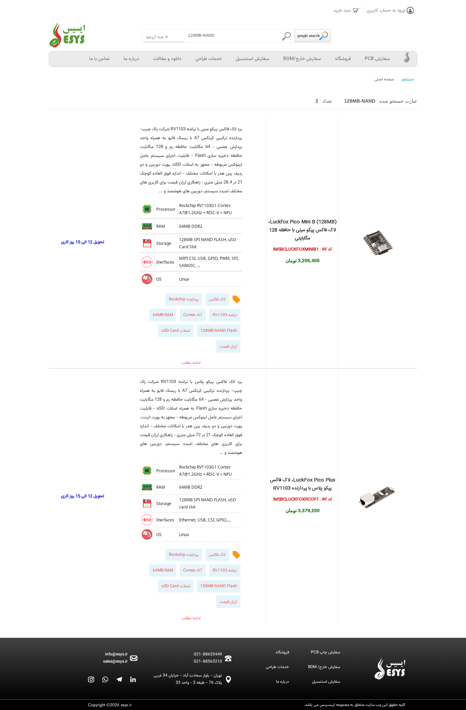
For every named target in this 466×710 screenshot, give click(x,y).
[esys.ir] (95, 31)
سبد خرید (342, 10)
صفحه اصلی (384, 79)
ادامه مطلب (191, 362)
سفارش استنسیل (252, 59)
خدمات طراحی (208, 59)
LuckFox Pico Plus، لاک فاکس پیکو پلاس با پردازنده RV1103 (302, 484)
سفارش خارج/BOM (302, 59)
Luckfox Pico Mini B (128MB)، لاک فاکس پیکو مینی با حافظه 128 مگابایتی (302, 230)
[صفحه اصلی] (407, 58)
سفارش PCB (377, 59)
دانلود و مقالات (167, 59)
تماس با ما (99, 59)
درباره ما (131, 59)
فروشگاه (343, 59)
